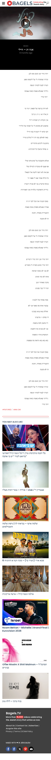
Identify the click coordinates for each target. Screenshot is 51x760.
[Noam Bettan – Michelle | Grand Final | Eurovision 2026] (25, 612)
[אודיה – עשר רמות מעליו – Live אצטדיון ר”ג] (25, 474)
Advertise (33, 725)
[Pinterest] (25, 749)
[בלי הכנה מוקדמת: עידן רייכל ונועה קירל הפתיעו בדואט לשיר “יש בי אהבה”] (25, 438)
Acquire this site (13, 728)
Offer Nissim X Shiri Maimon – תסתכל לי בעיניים (24, 666)
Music (26, 46)
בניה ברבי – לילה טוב (11, 701)
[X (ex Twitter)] (19, 749)
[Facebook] (8, 749)
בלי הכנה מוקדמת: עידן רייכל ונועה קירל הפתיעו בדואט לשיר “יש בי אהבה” (24, 455)
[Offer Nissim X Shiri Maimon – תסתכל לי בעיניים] (25, 649)
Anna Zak (17, 409)
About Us (10, 725)
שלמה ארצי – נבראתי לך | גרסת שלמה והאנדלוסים (20, 525)
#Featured (6, 409)
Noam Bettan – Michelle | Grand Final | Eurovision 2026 (25, 629)
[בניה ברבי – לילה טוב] (25, 686)
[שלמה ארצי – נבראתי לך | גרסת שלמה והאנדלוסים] (25, 508)
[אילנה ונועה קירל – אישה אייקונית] (25, 579)
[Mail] (31, 749)
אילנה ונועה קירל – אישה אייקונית (18, 594)
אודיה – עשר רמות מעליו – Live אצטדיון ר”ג (23, 490)
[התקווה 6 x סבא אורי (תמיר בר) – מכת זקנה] (25, 545)
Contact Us (21, 725)
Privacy (9, 731)
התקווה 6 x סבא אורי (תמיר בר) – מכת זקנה (23, 560)
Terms (17, 731)
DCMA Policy (27, 731)
